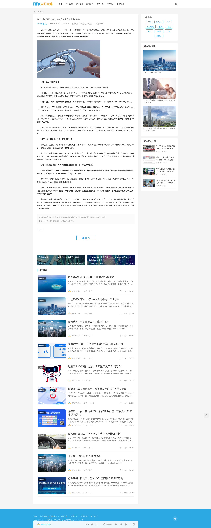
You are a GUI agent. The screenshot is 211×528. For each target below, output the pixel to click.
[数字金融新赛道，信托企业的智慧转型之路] (52, 283)
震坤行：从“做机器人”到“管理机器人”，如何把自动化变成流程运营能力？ (165, 159)
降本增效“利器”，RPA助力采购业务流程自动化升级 (95, 344)
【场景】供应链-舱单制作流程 (84, 456)
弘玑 (40, 229)
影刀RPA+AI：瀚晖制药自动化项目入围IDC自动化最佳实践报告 (159, 129)
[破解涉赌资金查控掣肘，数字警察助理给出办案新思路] (52, 395)
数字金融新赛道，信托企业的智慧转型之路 (91, 277)
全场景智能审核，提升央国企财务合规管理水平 (93, 299)
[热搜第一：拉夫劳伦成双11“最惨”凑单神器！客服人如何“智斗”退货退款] (52, 418)
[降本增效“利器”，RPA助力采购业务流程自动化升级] (52, 351)
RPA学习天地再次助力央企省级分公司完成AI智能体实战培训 (165, 148)
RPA (149, 22)
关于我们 (120, 4)
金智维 (159, 36)
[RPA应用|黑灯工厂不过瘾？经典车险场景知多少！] (52, 440)
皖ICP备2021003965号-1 (75, 520)
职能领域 (82, 23)
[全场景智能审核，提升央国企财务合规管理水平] (52, 306)
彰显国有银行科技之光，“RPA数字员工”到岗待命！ (95, 366)
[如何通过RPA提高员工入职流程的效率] (52, 328)
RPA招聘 (100, 4)
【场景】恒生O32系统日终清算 (154, 72)
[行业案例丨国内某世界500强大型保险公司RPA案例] (52, 485)
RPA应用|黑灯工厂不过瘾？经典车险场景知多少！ (95, 433)
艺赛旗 (159, 31)
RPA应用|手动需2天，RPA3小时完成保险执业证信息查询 (159, 101)
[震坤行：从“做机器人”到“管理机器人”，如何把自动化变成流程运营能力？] (149, 157)
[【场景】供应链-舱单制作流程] (52, 463)
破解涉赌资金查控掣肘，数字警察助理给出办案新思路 (97, 388)
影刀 (169, 26)
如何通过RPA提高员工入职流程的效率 (88, 321)
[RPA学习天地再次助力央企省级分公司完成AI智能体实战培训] (149, 146)
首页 (60, 4)
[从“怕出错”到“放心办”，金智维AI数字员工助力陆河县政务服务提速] (149, 180)
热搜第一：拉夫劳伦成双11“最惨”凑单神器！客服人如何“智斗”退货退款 (100, 412)
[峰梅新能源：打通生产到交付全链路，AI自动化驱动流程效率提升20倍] (149, 169)
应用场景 (89, 4)
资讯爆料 (79, 4)
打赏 (93, 524)
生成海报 (108, 524)
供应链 (89, 23)
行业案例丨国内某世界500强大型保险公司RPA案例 (95, 478)
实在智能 (150, 26)
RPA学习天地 (42, 23)
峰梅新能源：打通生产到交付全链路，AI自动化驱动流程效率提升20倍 (165, 171)
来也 (149, 31)
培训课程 (69, 4)
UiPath (158, 22)
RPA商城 (110, 4)
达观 (168, 31)
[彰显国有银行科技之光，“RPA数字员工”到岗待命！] (52, 373)
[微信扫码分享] (116, 524)
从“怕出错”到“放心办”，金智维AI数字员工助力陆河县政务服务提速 (166, 182)
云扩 (168, 22)
